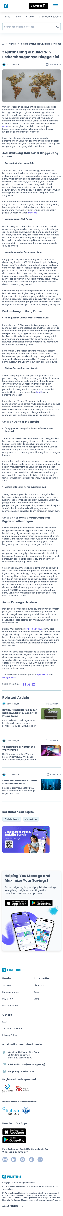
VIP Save (6, 985)
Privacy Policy (9, 1035)
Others (12, 44)
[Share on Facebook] (24, 684)
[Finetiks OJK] (22, 1089)
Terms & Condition (12, 1028)
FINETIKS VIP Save (33, 628)
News (18, 16)
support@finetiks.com (21, 1071)
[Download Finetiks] (26, 839)
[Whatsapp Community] (40, 1159)
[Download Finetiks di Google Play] (41, 903)
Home (7, 16)
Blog (36, 998)
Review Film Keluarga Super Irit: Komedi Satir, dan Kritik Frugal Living (19, 713)
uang (5, 126)
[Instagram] (5, 1159)
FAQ (4, 1021)
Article (30, 16)
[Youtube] (22, 1159)
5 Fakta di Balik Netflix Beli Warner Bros (18, 748)
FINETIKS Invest (10, 1005)
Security (38, 992)
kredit (39, 392)
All (3, 44)
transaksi (33, 212)
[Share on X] (29, 684)
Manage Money (10, 992)
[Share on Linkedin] (33, 684)
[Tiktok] (31, 1159)
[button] (38, 6)
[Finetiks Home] (5, 6)
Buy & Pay (7, 998)
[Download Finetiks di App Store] (16, 903)
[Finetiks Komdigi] (7, 1088)
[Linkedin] (13, 1159)
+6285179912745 (17, 1064)
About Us (39, 985)
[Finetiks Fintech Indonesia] (10, 1111)
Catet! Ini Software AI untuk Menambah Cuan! (19, 782)
